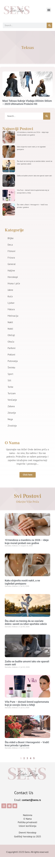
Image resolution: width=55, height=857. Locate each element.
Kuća (10, 296)
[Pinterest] (9, 805)
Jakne (10, 289)
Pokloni (11, 354)
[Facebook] (14, 805)
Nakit (10, 322)
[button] (48, 10)
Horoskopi (13, 277)
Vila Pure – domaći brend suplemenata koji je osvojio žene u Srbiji (27, 703)
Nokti (10, 328)
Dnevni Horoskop (27, 832)
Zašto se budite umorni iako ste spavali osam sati (34, 176)
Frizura (11, 257)
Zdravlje (12, 412)
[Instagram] (3, 805)
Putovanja (13, 361)
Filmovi (11, 251)
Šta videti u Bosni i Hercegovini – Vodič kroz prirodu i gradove (27, 744)
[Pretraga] (49, 25)
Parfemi (12, 348)
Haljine (11, 270)
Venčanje (12, 399)
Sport (10, 374)
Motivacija (13, 315)
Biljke (11, 238)
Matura (11, 309)
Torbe (10, 386)
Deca (10, 244)
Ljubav (11, 302)
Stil (9, 380)
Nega (10, 419)
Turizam (12, 393)
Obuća (11, 341)
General (12, 264)
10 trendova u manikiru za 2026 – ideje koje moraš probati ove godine (27, 542)
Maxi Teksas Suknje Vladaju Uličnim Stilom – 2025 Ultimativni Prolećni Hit (27, 102)
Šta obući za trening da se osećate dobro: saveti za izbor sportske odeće (26, 622)
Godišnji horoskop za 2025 (27, 836)
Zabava (11, 406)
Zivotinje (12, 425)
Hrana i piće (14, 283)
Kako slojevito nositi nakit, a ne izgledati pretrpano (22, 582)
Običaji (11, 335)
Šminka (11, 367)
